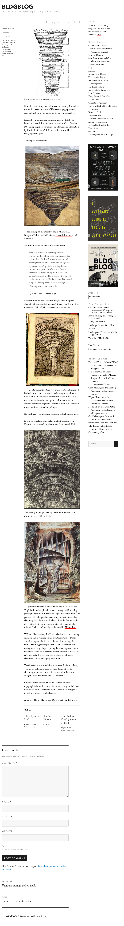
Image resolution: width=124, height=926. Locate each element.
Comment (9, 763)
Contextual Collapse (96, 46)
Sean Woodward (95, 372)
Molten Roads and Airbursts (100, 125)
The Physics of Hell (32, 718)
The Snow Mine (111, 423)
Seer (90, 68)
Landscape (6, 49)
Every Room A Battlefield (99, 97)
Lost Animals (94, 93)
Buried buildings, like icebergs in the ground (102, 317)
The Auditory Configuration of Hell (69, 720)
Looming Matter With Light (100, 135)
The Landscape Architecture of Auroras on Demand (101, 50)
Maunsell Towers (103, 385)
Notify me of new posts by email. (15, 850)
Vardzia (91, 329)
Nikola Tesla (70, 628)
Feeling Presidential (96, 322)
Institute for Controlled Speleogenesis (98, 82)
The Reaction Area (96, 87)
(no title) (92, 132)
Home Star (93, 128)
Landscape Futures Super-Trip (101, 325)
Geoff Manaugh (8, 29)
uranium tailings (48, 407)
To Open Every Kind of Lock (100, 119)
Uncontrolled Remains (97, 78)
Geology (5, 45)
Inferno (5, 47)
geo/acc (91, 71)
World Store (93, 100)
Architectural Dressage (97, 74)
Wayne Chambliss (96, 397)
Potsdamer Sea (94, 116)
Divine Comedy (8, 43)
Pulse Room (93, 345)
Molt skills (92, 407)
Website (7, 831)
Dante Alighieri (9, 40)
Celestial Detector (96, 55)
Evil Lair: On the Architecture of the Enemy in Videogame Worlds (103, 410)
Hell (13, 45)
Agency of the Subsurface (99, 90)
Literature (7, 56)
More (99, 34)
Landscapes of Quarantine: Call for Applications (102, 334)
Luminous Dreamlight (97, 122)
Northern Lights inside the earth (60, 614)
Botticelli (28, 239)
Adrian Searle (33, 246)
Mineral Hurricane (96, 65)
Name (7, 802)
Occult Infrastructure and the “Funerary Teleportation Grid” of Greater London (104, 376)
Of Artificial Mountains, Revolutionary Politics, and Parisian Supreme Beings (100, 310)
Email (7, 817)
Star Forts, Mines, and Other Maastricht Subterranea (100, 60)
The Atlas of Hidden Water (99, 338)
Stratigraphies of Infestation (100, 349)
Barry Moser (56, 99)
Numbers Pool (94, 112)
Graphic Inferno (47, 718)
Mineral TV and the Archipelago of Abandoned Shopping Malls (104, 366)
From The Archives (98, 304)
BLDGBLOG (17, 6)
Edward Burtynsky (63, 236)
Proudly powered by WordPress (33, 916)
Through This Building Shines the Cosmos (102, 107)
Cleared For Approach (97, 103)
